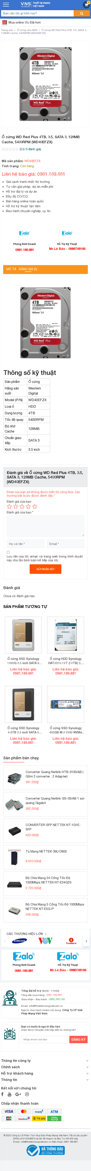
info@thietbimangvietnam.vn (46, 1005)
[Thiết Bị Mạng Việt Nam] (35, 4)
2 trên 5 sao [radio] (15, 506)
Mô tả (11, 269)
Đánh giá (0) (28, 269)
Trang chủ (7, 30)
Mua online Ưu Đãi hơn (24, 22)
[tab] (11, 269)
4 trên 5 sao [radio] (28, 506)
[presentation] (4, 941)
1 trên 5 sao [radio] (9, 506)
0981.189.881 (24, 249)
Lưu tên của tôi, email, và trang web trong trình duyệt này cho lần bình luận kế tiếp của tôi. (45, 558)
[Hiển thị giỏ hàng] (86, 7)
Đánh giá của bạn (19, 501)
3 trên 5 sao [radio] (22, 506)
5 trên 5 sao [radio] (34, 506)
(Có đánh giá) (30, 149)
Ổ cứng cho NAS (27, 30)
